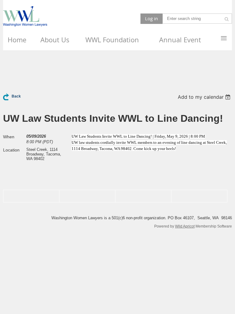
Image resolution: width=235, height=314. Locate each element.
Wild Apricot (185, 226)
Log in (151, 18)
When (8, 136)
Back (16, 96)
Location (11, 149)
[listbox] (205, 97)
